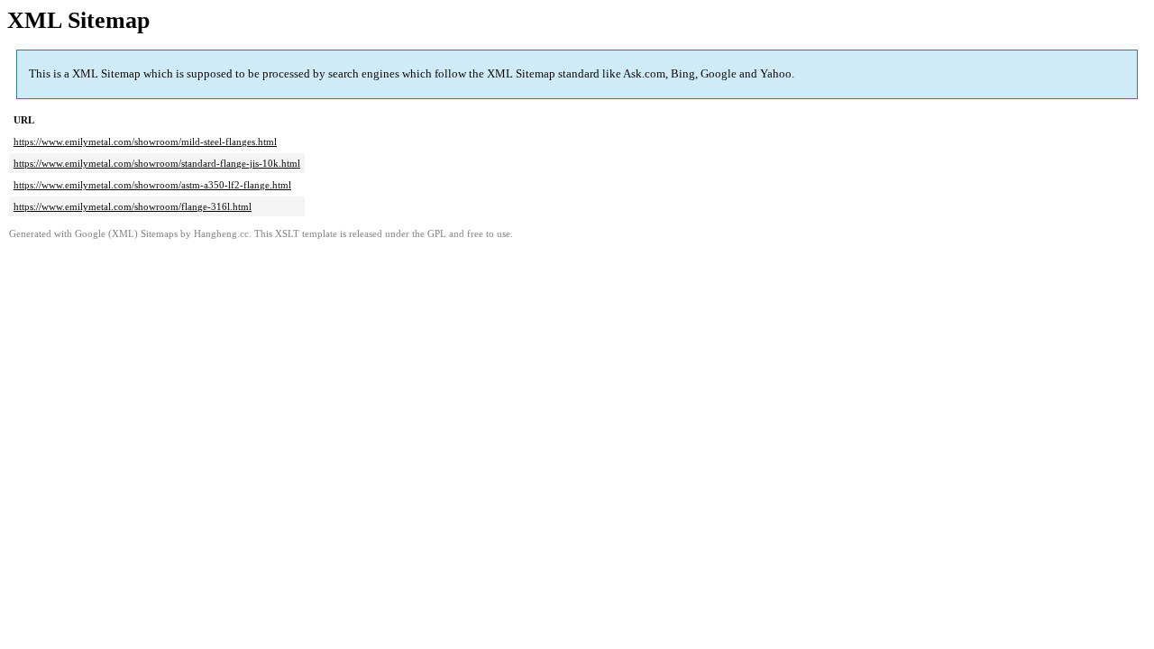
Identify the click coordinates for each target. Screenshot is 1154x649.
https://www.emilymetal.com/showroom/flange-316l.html (133, 206)
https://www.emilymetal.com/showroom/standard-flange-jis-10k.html (157, 163)
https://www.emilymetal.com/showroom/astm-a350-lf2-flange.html (152, 184)
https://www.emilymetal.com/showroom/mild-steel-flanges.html (145, 141)
